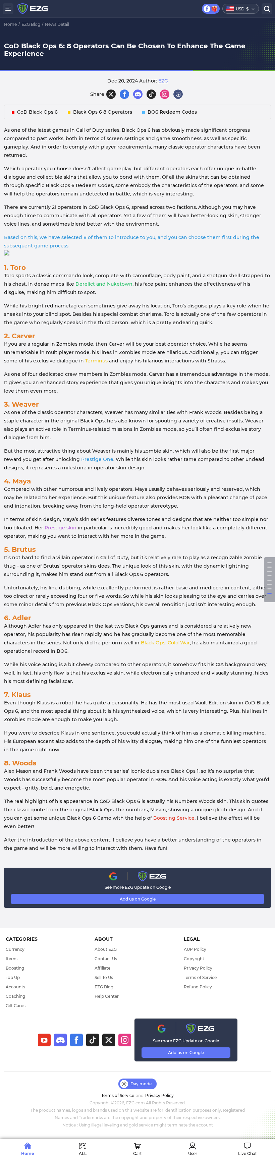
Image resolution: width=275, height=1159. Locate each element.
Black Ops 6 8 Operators (102, 112)
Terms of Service (200, 977)
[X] (111, 94)
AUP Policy (195, 949)
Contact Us (106, 958)
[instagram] (124, 1040)
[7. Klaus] (269, 588)
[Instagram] (164, 94)
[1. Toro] (269, 562)
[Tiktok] (151, 94)
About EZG (106, 949)
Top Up (13, 977)
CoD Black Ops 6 (37, 112)
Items (11, 958)
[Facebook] (124, 94)
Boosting (15, 968)
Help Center (107, 996)
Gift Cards (15, 1005)
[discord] (138, 94)
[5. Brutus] (269, 580)
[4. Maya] (269, 575)
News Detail (57, 24)
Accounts (15, 986)
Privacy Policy (198, 968)
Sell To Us (104, 977)
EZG (163, 81)
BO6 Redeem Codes (172, 112)
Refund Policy (198, 986)
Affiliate (102, 968)
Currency (15, 949)
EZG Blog (30, 24)
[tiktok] (92, 1040)
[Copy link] (178, 94)
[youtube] (44, 1040)
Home (10, 24)
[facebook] (76, 1040)
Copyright (194, 958)
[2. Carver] (269, 567)
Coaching (15, 996)
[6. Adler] (269, 584)
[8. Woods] (269, 593)
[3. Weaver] (269, 571)
